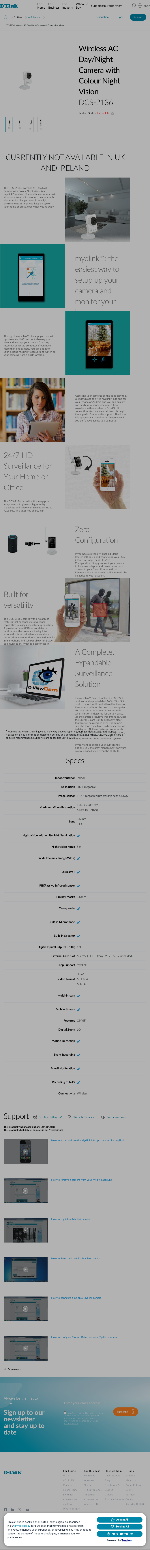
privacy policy (22, 1525)
